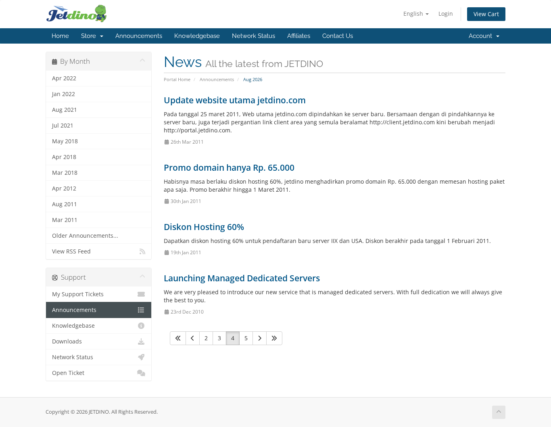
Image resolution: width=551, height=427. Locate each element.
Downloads (67, 341)
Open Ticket (68, 373)
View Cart (486, 14)
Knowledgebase (197, 36)
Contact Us (337, 36)
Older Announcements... (85, 235)
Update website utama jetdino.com (235, 100)
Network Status (253, 36)
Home (60, 36)
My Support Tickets (78, 294)
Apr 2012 (64, 188)
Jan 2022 (63, 94)
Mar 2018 (64, 172)
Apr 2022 (64, 78)
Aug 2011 (64, 204)
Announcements (138, 36)
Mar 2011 (64, 220)
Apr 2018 (64, 157)
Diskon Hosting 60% (204, 226)
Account (482, 36)
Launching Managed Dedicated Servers (242, 278)
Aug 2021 (64, 109)
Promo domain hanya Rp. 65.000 (229, 167)
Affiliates (298, 36)
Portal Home (177, 79)
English (414, 13)
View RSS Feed (71, 251)
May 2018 (65, 141)
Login (445, 13)
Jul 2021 (62, 125)
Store (90, 36)
